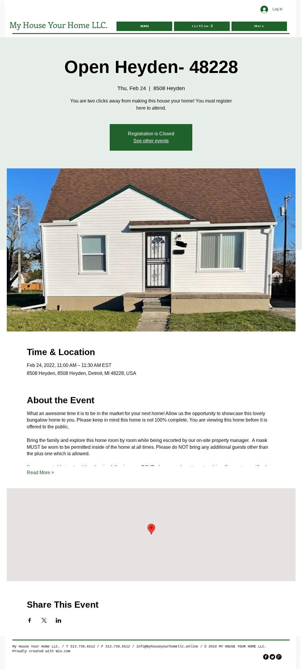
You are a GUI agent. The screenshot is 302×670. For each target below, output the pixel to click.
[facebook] (266, 657)
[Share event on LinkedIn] (58, 620)
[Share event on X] (44, 620)
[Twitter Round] (272, 657)
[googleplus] (279, 657)
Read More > (40, 472)
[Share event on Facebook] (29, 620)
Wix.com (63, 651)
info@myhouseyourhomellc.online (167, 647)
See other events (151, 140)
